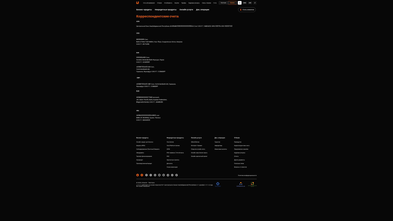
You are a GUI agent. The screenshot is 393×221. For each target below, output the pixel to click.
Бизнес (232, 3)
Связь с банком (206, 3)
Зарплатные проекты (173, 160)
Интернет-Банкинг (196, 145)
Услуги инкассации (172, 167)
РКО (168, 156)
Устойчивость (168, 3)
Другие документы (239, 160)
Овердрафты (140, 153)
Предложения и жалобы (241, 149)
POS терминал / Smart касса (175, 153)
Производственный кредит (144, 163)
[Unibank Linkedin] (155, 175)
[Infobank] (241, 184)
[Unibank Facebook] (146, 175)
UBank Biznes (195, 142)
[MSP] (252, 184)
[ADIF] (218, 184)
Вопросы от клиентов (240, 167)
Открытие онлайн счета (198, 149)
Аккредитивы (218, 145)
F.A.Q (214, 3)
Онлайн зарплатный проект (199, 156)
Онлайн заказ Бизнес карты (199, 153)
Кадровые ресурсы (194, 3)
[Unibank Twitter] (151, 175)
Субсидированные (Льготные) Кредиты (147, 149)
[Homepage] (137, 4)
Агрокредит (139, 160)
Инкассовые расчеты (221, 149)
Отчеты (236, 156)
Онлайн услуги (186, 9)
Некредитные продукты (165, 9)
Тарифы (183, 3)
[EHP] (229, 184)
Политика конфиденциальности (247, 175)
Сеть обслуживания (149, 3)
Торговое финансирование (144, 156)
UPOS (168, 149)
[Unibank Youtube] (159, 175)
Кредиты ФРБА (140, 145)
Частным (223, 3)
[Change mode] (240, 3)
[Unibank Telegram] (168, 175)
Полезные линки (239, 163)
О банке (159, 3)
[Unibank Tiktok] (176, 175)
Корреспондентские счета (241, 145)
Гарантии (217, 142)
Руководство (237, 142)
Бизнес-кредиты (144, 9)
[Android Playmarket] (142, 175)
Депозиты (170, 163)
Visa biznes (170, 142)
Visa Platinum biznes (173, 145)
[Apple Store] (137, 175)
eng (244, 3)
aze (250, 3)
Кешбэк (177, 3)
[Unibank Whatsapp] (172, 175)
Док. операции (202, 9)
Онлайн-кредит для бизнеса (144, 142)
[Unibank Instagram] (163, 175)
